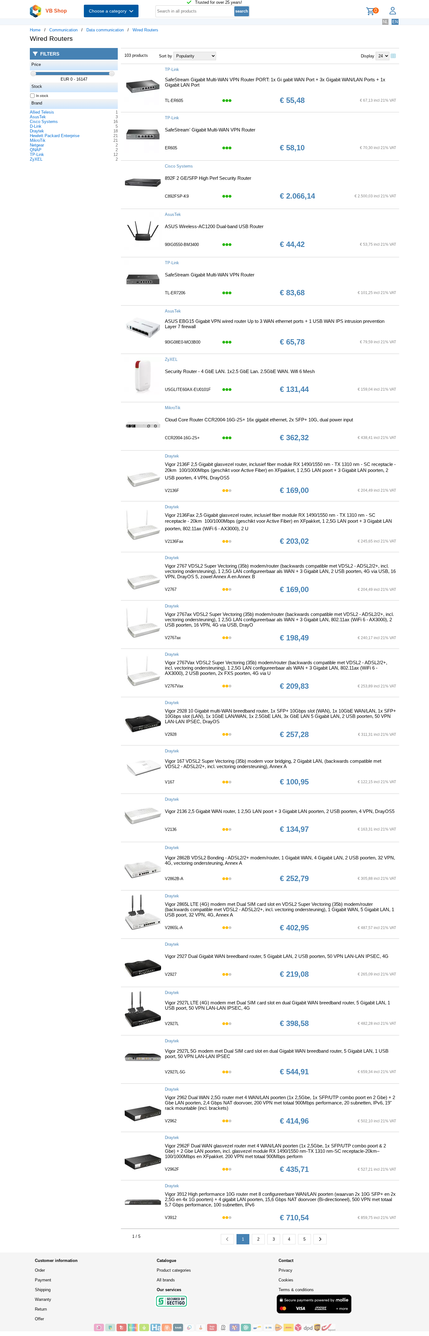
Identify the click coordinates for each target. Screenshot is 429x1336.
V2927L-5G (175, 1072)
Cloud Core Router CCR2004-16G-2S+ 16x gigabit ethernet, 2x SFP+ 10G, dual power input (259, 419)
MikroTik (38, 140)
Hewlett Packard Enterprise (54, 135)
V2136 (170, 829)
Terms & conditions (296, 1289)
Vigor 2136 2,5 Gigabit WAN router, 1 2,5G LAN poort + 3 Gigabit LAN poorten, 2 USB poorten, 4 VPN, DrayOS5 (279, 811)
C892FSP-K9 (177, 196)
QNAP (35, 149)
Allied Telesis (42, 112)
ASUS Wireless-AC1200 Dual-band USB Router (214, 226)
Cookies (286, 1280)
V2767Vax (174, 686)
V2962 (170, 1121)
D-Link (35, 126)
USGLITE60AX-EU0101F (188, 389)
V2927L (172, 1023)
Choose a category (109, 10)
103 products (136, 55)
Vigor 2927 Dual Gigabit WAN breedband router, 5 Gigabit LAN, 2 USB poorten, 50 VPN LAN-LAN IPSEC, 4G (276, 956)
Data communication (105, 30)
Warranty (43, 1299)
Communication (63, 30)
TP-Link (37, 154)
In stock (42, 96)
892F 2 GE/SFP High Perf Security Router (208, 178)
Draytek (37, 131)
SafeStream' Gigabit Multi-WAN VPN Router (210, 129)
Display (367, 56)
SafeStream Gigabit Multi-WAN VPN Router (209, 274)
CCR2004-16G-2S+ (182, 438)
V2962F (172, 1169)
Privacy (285, 1270)
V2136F (172, 490)
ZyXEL (36, 159)
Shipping (43, 1289)
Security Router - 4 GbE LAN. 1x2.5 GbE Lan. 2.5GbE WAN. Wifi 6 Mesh (240, 371)
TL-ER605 (174, 100)
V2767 (170, 589)
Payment (43, 1280)
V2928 (170, 734)
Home (35, 30)
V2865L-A (174, 927)
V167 (169, 782)
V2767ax (173, 637)
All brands (166, 1280)
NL (385, 21)
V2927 (170, 974)
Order (40, 1270)
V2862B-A (174, 878)
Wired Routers (145, 30)
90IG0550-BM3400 (182, 244)
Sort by (165, 56)
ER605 (171, 148)
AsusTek (38, 117)
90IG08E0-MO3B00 (182, 342)
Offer (39, 1319)
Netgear (37, 145)
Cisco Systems (44, 121)
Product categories (174, 1270)
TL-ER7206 (175, 293)
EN (395, 21)
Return (41, 1309)
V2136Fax (174, 541)
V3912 (170, 1217)
